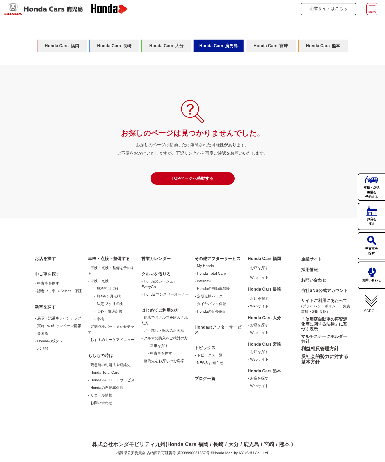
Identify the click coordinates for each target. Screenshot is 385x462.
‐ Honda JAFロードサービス (111, 380)
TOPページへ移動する (193, 178)
